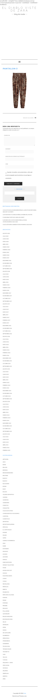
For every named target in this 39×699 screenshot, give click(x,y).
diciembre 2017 (7, 293)
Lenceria (5, 556)
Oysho (5, 578)
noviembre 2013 (7, 426)
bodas (4, 486)
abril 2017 (5, 314)
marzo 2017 (6, 317)
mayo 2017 (6, 312)
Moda (4, 567)
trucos (5, 657)
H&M (4, 543)
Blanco (5, 478)
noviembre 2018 (7, 263)
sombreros (6, 635)
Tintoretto (6, 651)
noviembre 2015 (7, 360)
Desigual (5, 527)
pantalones (6, 584)
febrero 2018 (6, 287)
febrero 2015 (6, 385)
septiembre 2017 (7, 301)
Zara (4, 678)
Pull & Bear (6, 611)
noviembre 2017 (7, 295)
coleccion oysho (8, 510)
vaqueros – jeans (8, 662)
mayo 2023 (6, 241)
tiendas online (7, 649)
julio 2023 (5, 236)
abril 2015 (5, 379)
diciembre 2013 (7, 423)
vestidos (5, 668)
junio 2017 (6, 309)
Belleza (5, 467)
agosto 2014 (6, 401)
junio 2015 (6, 374)
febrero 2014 (6, 417)
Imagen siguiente (28, 117)
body (4, 489)
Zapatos (5, 676)
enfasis (5, 532)
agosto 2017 (6, 304)
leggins (5, 554)
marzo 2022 (6, 255)
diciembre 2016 (7, 325)
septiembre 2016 (7, 333)
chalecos (5, 505)
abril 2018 (5, 282)
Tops (4, 654)
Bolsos (5, 491)
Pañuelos (5, 586)
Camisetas (5, 500)
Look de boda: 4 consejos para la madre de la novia (17, 214)
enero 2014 (6, 420)
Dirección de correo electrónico (15, 156)
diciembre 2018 (7, 260)
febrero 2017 (6, 320)
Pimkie (4, 600)
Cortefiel (5, 516)
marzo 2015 (6, 382)
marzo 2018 (6, 285)
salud (4, 622)
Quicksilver (6, 613)
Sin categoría (7, 632)
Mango (5, 559)
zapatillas (6, 673)
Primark (5, 605)
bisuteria (5, 475)
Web (6, 164)
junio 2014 (6, 407)
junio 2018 (6, 276)
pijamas (5, 597)
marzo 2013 (6, 447)
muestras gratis (7, 575)
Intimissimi (6, 548)
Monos (5, 573)
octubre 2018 (7, 266)
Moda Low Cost (7, 570)
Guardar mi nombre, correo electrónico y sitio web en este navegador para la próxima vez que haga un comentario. (18, 175)
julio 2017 (5, 306)
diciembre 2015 (7, 358)
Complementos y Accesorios (11, 513)
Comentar (7, 135)
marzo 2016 (6, 350)
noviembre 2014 (7, 393)
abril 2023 (5, 244)
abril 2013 (5, 445)
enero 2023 (6, 252)
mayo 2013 (6, 442)
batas (4, 464)
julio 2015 (5, 371)
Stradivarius (6, 641)
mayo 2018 (6, 279)
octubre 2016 (7, 331)
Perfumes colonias (8, 594)
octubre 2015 (7, 363)
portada (5, 603)
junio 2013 (6, 439)
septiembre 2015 (7, 366)
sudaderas (6, 643)
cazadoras (6, 502)
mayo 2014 (6, 409)
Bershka (5, 470)
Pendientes (6, 592)
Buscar (19, 198)
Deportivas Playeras (8, 524)
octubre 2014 (7, 396)
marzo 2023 (6, 247)
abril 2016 (5, 347)
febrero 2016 (6, 352)
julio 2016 (5, 339)
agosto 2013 (6, 434)
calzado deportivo (8, 494)
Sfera (4, 627)
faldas (5, 535)
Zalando (5, 670)
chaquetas (6, 508)
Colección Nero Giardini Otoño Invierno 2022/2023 (17, 224)
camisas (5, 497)
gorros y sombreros (9, 540)
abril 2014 (5, 412)
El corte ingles (7, 529)
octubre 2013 (7, 428)
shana (4, 630)
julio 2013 (5, 436)
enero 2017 (6, 323)
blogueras (6, 483)
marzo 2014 (6, 415)
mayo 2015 (6, 377)
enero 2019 (6, 257)
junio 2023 (6, 238)
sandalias (5, 624)
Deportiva (6, 521)
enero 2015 (6, 388)
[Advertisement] (19, 36)
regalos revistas (7, 616)
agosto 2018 (6, 271)
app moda (5, 459)
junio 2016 (6, 341)
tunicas (5, 660)
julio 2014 (5, 404)
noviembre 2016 (7, 328)
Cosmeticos (6, 519)
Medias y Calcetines (8, 565)
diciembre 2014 (7, 390)
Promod (5, 608)
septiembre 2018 (7, 268)
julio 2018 (5, 274)
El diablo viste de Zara (19, 9)
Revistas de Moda (7, 619)
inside (4, 546)
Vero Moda (6, 665)
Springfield (6, 638)
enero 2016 (6, 355)
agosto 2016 (6, 336)
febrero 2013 (6, 450)
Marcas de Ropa (7, 562)
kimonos (5, 551)
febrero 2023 (6, 249)
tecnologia (6, 646)
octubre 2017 (7, 298)
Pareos (5, 589)
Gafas (4, 538)
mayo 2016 (6, 344)
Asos (4, 462)
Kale (24, 693)
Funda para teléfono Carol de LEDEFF (13, 217)
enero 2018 (6, 290)
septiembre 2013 (7, 431)
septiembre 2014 (7, 398)
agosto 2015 (6, 369)
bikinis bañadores (8, 472)
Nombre (8, 149)
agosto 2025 (6, 233)
